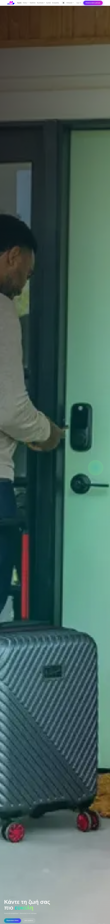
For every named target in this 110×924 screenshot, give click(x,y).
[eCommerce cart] (63, 3)
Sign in (78, 3)
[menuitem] (19, 3)
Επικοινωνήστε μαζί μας (93, 3)
